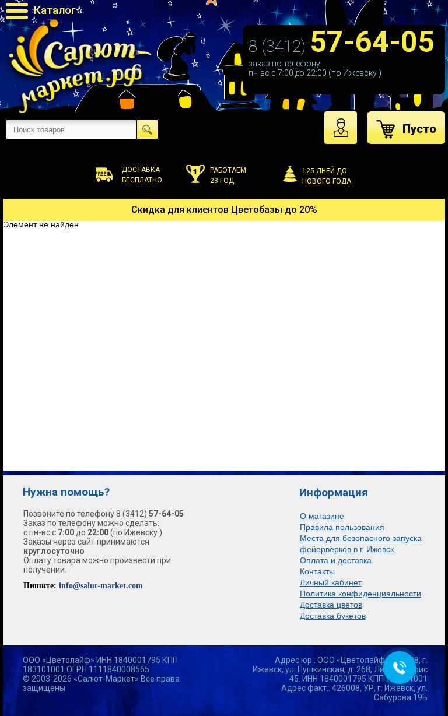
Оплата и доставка (336, 560)
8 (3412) (342, 46)
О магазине (322, 516)
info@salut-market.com (101, 585)
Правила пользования (342, 527)
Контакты (317, 571)
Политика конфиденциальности (360, 593)
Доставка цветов (331, 604)
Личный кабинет (331, 582)
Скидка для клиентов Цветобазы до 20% (224, 209)
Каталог (55, 10)
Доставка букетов (333, 615)
